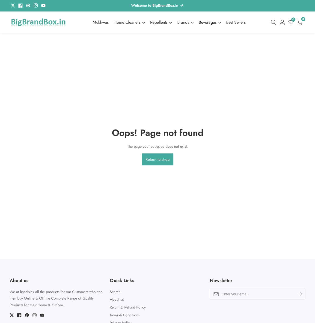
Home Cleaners (127, 22)
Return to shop (158, 159)
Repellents (158, 22)
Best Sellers (236, 22)
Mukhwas (101, 22)
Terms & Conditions (125, 315)
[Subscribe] (300, 294)
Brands (183, 22)
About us (117, 299)
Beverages (208, 22)
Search (115, 291)
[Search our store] (274, 22)
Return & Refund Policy (128, 307)
